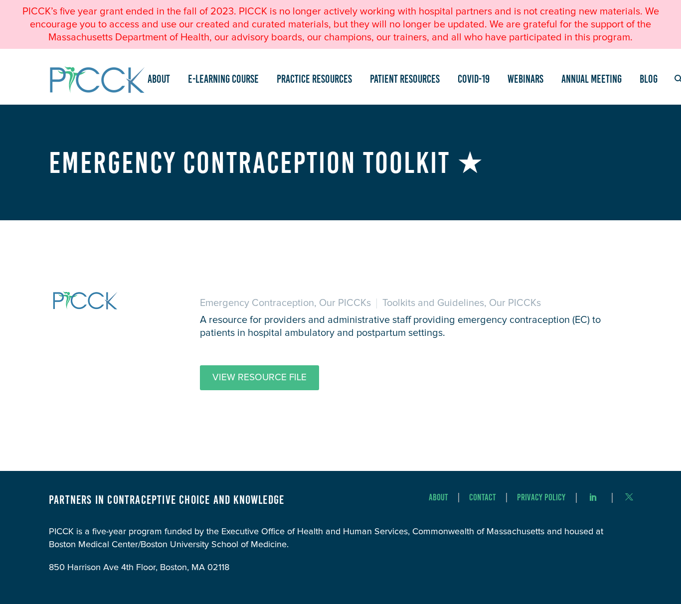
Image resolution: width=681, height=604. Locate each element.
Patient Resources (405, 79)
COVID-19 (474, 79)
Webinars (525, 79)
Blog (649, 79)
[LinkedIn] (593, 497)
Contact (482, 497)
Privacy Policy (541, 497)
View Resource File (259, 377)
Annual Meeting (591, 79)
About (159, 79)
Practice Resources (314, 79)
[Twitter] (629, 497)
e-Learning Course (223, 79)
